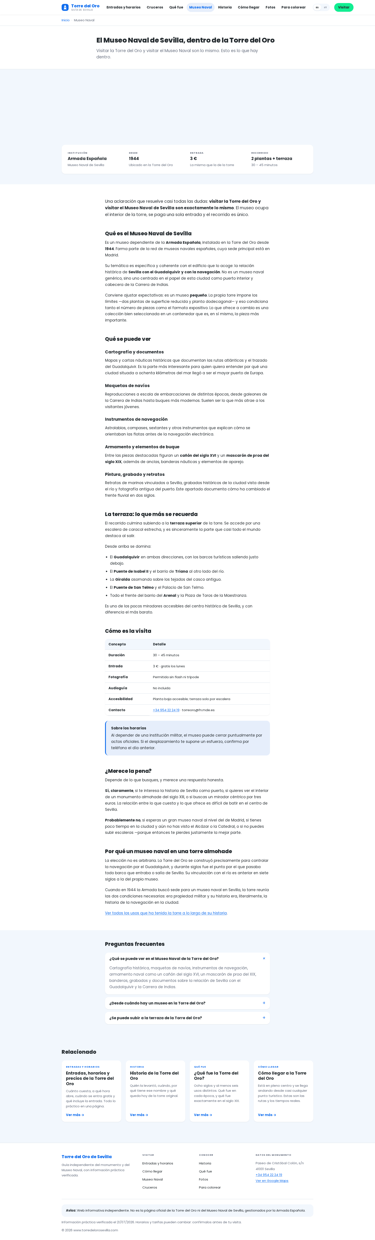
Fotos (270, 7)
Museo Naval (200, 7)
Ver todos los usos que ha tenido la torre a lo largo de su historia (166, 913)
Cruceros (155, 7)
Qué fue (176, 7)
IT (325, 7)
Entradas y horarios (124, 7)
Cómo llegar (249, 7)
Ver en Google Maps (272, 1180)
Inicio (66, 20)
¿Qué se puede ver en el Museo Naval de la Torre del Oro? (164, 958)
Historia (225, 7)
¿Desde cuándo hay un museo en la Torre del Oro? (157, 1003)
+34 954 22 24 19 (166, 710)
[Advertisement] (187, 101)
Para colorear (293, 7)
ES (317, 7)
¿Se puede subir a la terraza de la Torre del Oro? (155, 1018)
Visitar (344, 7)
